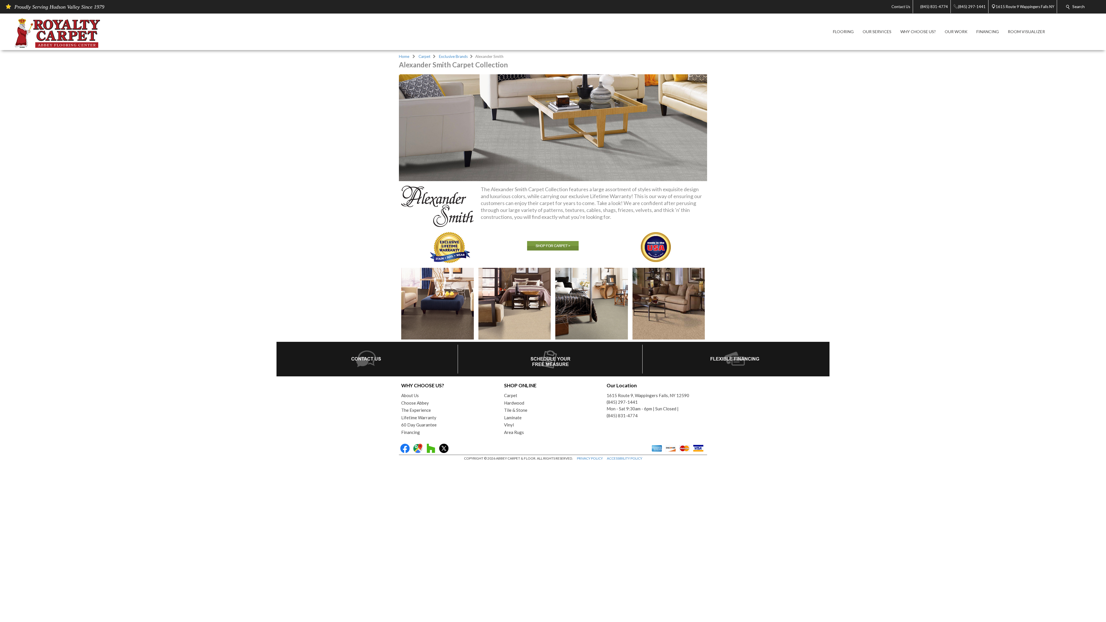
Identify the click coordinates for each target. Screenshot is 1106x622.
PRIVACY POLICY (590, 458)
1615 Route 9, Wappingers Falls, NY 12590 (648, 395)
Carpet (424, 56)
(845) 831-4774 (622, 415)
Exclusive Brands (453, 56)
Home (404, 56)
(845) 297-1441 (622, 402)
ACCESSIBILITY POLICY (624, 458)
